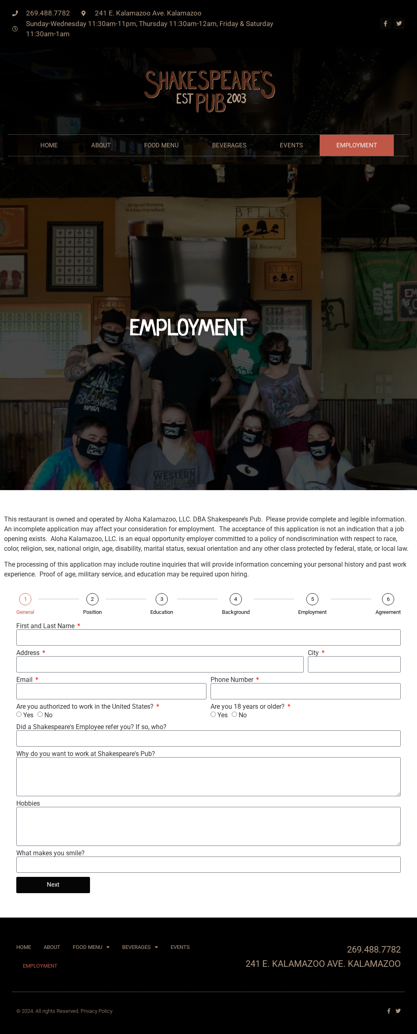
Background (236, 612)
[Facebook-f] (385, 23)
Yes (28, 715)
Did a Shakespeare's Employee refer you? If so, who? (91, 727)
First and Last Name (46, 626)
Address (28, 653)
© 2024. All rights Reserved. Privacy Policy (64, 1011)
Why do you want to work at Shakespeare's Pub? (85, 754)
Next (53, 884)
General (25, 612)
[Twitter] (399, 23)
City (314, 653)
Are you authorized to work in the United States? (85, 706)
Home (49, 145)
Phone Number (233, 680)
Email (25, 680)
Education (161, 612)
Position (92, 612)
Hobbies (28, 803)
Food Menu (161, 145)
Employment (356, 145)
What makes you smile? (50, 853)
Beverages (229, 145)
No (48, 715)
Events (291, 145)
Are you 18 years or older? (248, 706)
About (101, 145)
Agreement (388, 612)
